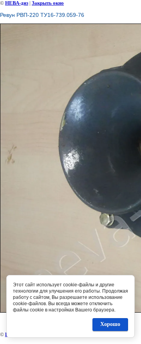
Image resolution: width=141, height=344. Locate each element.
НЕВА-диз (16, 3)
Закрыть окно (48, 3)
